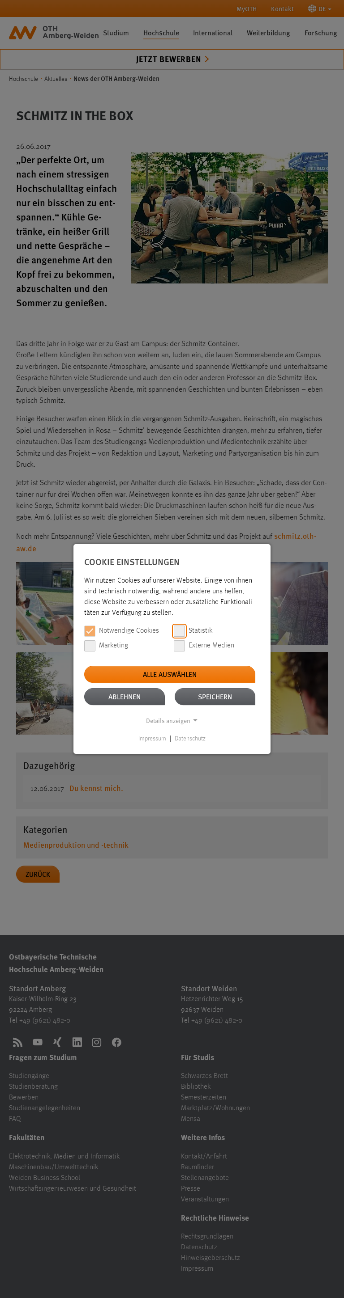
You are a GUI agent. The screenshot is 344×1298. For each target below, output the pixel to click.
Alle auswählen (170, 674)
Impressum (152, 739)
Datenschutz (190, 739)
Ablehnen (124, 696)
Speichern (215, 696)
